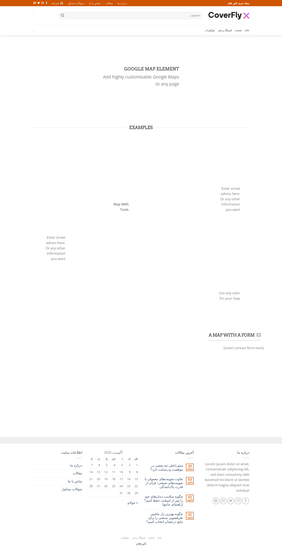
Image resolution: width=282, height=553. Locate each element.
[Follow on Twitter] (38, 3)
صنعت (238, 30)
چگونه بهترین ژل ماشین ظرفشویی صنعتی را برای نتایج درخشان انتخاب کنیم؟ (164, 518)
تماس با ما (95, 3)
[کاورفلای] (228, 15)
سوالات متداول (76, 3)
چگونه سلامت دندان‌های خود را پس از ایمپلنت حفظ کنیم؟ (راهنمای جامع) (163, 501)
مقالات (109, 3)
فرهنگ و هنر (225, 30)
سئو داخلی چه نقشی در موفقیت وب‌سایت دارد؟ (166, 467)
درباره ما (122, 3)
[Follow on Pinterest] (215, 500)
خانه (247, 30)
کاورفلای (141, 544)
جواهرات (210, 30)
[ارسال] (62, 15)
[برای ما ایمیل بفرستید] (34, 3)
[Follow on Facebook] (46, 3)
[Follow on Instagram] (42, 3)
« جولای (132, 502)
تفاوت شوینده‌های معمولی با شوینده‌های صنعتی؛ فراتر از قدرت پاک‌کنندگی (164, 483)
